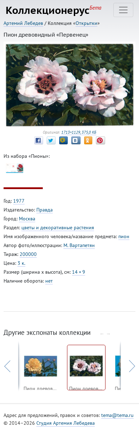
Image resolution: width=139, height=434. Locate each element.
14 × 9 (78, 272)
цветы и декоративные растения (57, 227)
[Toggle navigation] (123, 10)
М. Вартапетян (79, 245)
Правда (44, 210)
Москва (27, 218)
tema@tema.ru (117, 415)
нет (49, 281)
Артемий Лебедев (23, 23)
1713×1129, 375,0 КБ (78, 132)
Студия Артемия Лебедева (65, 423)
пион (123, 236)
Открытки (86, 23)
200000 (28, 254)
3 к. (21, 263)
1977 (19, 201)
